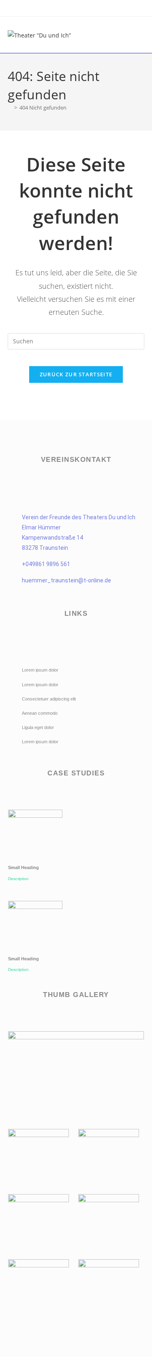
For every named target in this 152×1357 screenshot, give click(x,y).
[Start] (10, 107)
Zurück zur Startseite (76, 374)
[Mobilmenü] (142, 34)
